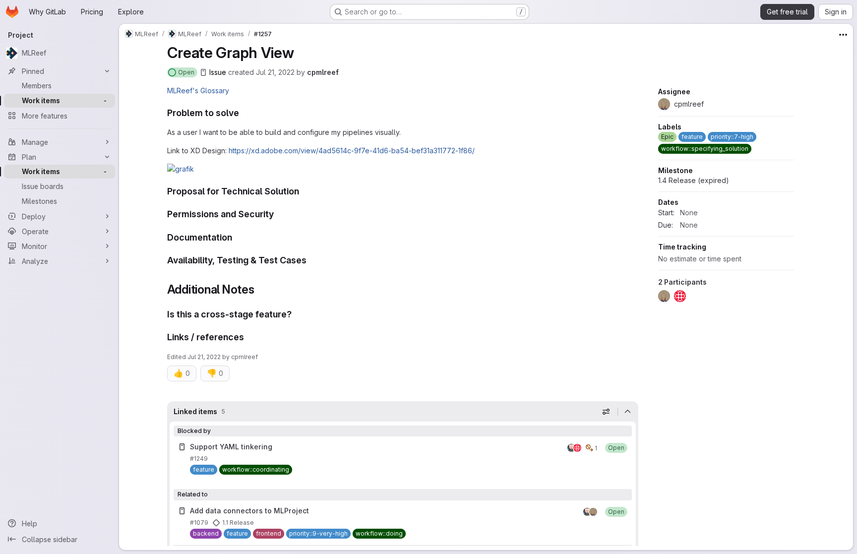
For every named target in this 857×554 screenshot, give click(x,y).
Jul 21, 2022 (275, 72)
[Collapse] (628, 412)
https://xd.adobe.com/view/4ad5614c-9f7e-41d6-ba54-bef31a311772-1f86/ (352, 150)
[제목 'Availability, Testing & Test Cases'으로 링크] (311, 260)
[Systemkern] (577, 448)
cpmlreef (323, 72)
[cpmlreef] (593, 512)
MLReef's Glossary (198, 90)
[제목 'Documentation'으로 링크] (237, 237)
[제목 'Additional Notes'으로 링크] (260, 289)
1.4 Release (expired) (693, 180)
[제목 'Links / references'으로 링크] (249, 337)
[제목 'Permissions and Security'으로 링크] (279, 214)
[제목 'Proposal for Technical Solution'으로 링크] (304, 191)
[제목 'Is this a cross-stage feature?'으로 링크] (297, 314)
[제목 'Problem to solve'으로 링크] (244, 113)
